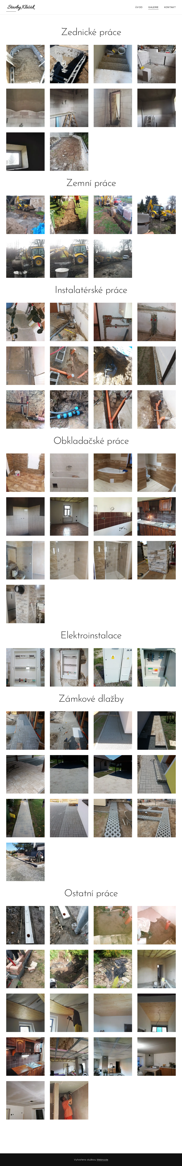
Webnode (102, 1159)
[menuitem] (139, 7)
